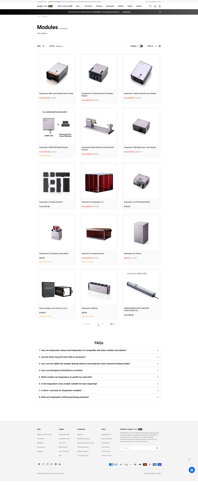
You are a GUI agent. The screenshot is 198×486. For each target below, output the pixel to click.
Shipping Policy (106, 434)
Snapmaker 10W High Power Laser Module (140, 147)
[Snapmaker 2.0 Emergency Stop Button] (56, 232)
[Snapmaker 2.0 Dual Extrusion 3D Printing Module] (99, 72)
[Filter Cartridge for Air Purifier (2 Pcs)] (56, 287)
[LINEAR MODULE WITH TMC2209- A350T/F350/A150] (141, 287)
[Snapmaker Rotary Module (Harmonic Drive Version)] (99, 126)
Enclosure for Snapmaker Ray (93, 254)
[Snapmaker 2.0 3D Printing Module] (141, 181)
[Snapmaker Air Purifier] (141, 232)
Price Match (105, 443)
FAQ (60, 455)
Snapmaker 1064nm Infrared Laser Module (140, 93)
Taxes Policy (105, 447)
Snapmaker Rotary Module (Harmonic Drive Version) (98, 148)
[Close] (160, 12)
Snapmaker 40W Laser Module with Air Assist (56, 93)
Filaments (40, 443)
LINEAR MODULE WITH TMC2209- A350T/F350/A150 (136, 309)
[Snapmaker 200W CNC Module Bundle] (56, 126)
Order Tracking (63, 451)
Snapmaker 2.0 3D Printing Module (137, 202)
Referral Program (83, 447)
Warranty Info (63, 447)
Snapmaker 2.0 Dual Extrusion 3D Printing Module (97, 94)
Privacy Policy (105, 451)
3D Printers (40, 438)
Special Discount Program (85, 443)
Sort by (52, 46)
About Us (80, 434)
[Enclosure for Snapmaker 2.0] (99, 181)
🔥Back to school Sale (44, 434)
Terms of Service (107, 455)
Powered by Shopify (56, 473)
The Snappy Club (82, 455)
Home (39, 16)
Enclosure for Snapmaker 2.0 (92, 202)
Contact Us (62, 443)
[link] (86, 324)
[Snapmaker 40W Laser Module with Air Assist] (56, 72)
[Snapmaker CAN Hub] (99, 287)
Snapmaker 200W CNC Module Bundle (53, 147)
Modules (44, 16)
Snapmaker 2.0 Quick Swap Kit (50, 202)
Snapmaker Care (64, 438)
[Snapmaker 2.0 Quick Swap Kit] (56, 181)
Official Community (83, 438)
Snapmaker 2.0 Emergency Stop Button (54, 254)
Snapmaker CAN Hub (89, 308)
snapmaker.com (41, 1)
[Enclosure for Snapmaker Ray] (99, 232)
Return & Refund (106, 438)
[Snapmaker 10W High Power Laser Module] (141, 126)
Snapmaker (46, 473)
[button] (159, 6)
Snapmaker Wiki (64, 434)
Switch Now (126, 12)
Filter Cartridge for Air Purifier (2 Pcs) (53, 308)
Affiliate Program (82, 451)
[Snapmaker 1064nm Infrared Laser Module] (141, 72)
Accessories (41, 447)
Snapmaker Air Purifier (132, 254)
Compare (133, 46)
